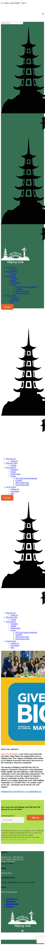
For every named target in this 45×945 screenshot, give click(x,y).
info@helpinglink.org (9, 7)
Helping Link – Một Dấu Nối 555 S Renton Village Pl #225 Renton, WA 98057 (12, 859)
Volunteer (11, 901)
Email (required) (8, 816)
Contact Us (11, 899)
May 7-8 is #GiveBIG (9, 754)
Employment (12, 904)
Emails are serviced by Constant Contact (14, 839)
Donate (7, 307)
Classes (10, 906)
